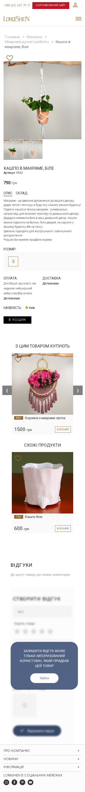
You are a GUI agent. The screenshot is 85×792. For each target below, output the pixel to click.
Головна (12, 37)
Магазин (34, 37)
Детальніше (12, 298)
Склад (22, 193)
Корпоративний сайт (51, 5)
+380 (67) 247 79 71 (17, 5)
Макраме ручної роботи (27, 42)
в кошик (17, 320)
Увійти (44, 678)
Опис (8, 193)
